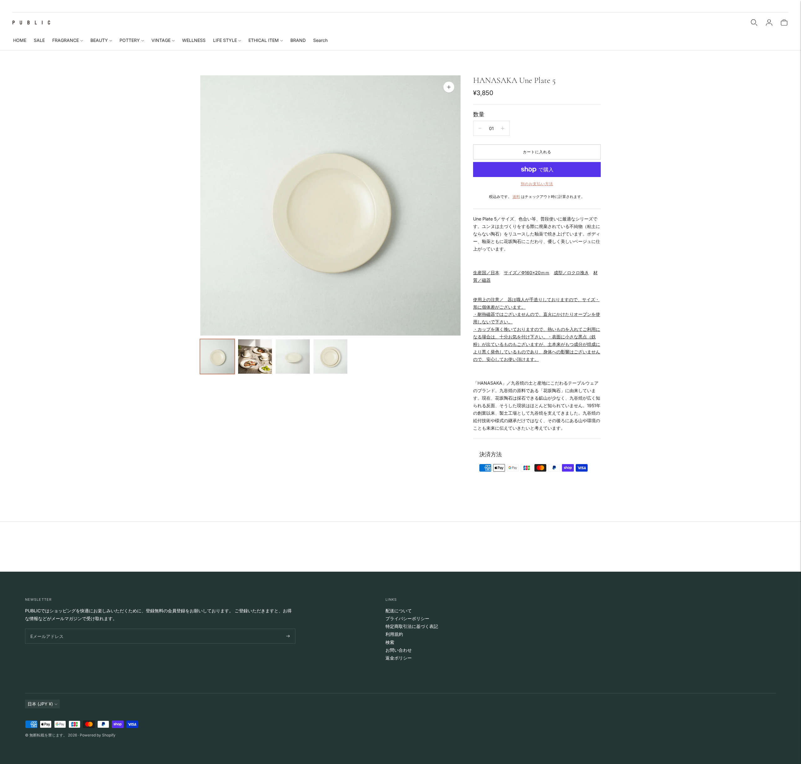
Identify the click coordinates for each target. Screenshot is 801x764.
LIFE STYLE (225, 40)
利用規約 (394, 634)
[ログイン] (769, 22)
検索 (389, 642)
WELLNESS (194, 40)
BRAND (298, 40)
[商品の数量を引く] (480, 128)
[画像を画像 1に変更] (217, 356)
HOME (19, 40)
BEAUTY (99, 40)
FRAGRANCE (65, 40)
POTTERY (130, 40)
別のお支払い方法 (537, 183)
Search (320, 40)
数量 (478, 114)
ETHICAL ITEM (263, 40)
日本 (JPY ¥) (40, 703)
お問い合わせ (398, 650)
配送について (398, 610)
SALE (39, 40)
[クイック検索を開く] (754, 22)
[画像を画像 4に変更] (331, 356)
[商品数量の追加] (502, 128)
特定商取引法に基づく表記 (411, 626)
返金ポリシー (398, 657)
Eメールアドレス (45, 628)
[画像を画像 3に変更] (293, 356)
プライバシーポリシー (407, 618)
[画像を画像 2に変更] (255, 356)
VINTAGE (161, 40)
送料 (516, 196)
